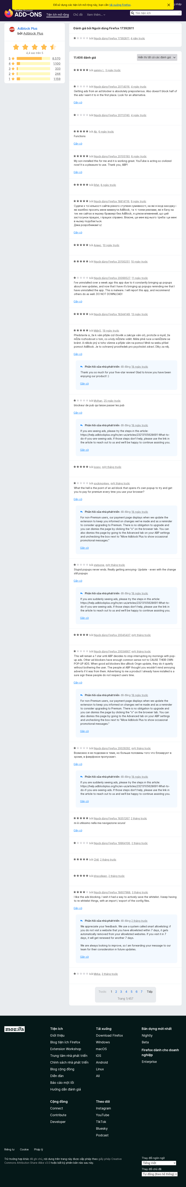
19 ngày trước (110, 330)
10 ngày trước (111, 245)
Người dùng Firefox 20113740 (112, 115)
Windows (103, 1042)
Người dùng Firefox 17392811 (111, 38)
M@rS (97, 330)
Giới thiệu (57, 1035)
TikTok (101, 1122)
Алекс (97, 245)
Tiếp (150, 991)
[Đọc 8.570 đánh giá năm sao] (33, 58)
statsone (99, 564)
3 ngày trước (113, 70)
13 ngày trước (139, 314)
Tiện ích (56, 1029)
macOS (101, 1049)
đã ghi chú (36, 1158)
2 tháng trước (139, 818)
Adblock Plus (27, 28)
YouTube (102, 1115)
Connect (56, 1108)
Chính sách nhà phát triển (69, 1062)
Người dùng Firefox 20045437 (112, 635)
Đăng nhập (175, 4)
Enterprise (149, 1062)
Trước (102, 991)
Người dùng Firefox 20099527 (112, 277)
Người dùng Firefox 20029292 (112, 748)
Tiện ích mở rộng (57, 14)
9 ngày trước (138, 201)
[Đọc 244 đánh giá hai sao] (33, 73)
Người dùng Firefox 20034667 (112, 651)
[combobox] (156, 13)
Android (102, 1062)
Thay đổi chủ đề (151, 1169)
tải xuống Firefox (120, 4)
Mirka (97, 973)
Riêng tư (9, 1149)
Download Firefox (109, 1035)
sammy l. (99, 70)
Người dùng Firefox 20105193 (112, 156)
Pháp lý (38, 1149)
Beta (145, 1042)
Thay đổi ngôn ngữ (153, 1158)
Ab (95, 131)
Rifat (96, 184)
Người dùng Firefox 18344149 (112, 314)
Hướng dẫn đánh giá (65, 1089)
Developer (58, 1122)
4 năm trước (138, 38)
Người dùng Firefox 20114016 (112, 86)
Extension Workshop (65, 1049)
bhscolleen (100, 875)
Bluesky (102, 1128)
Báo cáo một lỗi (62, 1082)
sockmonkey (101, 483)
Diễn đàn (57, 1076)
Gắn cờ (78, 102)
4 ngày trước (138, 86)
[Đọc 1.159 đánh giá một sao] (33, 78)
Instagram (103, 1108)
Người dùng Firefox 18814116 (111, 201)
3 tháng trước (140, 892)
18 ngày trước (139, 366)
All (98, 1076)
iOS (98, 1056)
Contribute (58, 1115)
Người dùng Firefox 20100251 (112, 261)
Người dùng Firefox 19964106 (112, 843)
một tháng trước (111, 466)
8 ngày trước (139, 156)
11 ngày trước (140, 277)
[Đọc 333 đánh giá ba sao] (33, 68)
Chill (96, 859)
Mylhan (98, 400)
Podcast (102, 1135)
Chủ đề (78, 14)
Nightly (147, 1035)
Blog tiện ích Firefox (65, 1042)
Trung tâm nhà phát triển (68, 1056)
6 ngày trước (106, 131)
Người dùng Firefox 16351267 (111, 818)
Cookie (24, 1149)
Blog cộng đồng (62, 1069)
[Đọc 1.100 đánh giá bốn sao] (33, 63)
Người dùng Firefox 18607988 (112, 892)
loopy (97, 466)
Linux (100, 1069)
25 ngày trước (112, 400)
